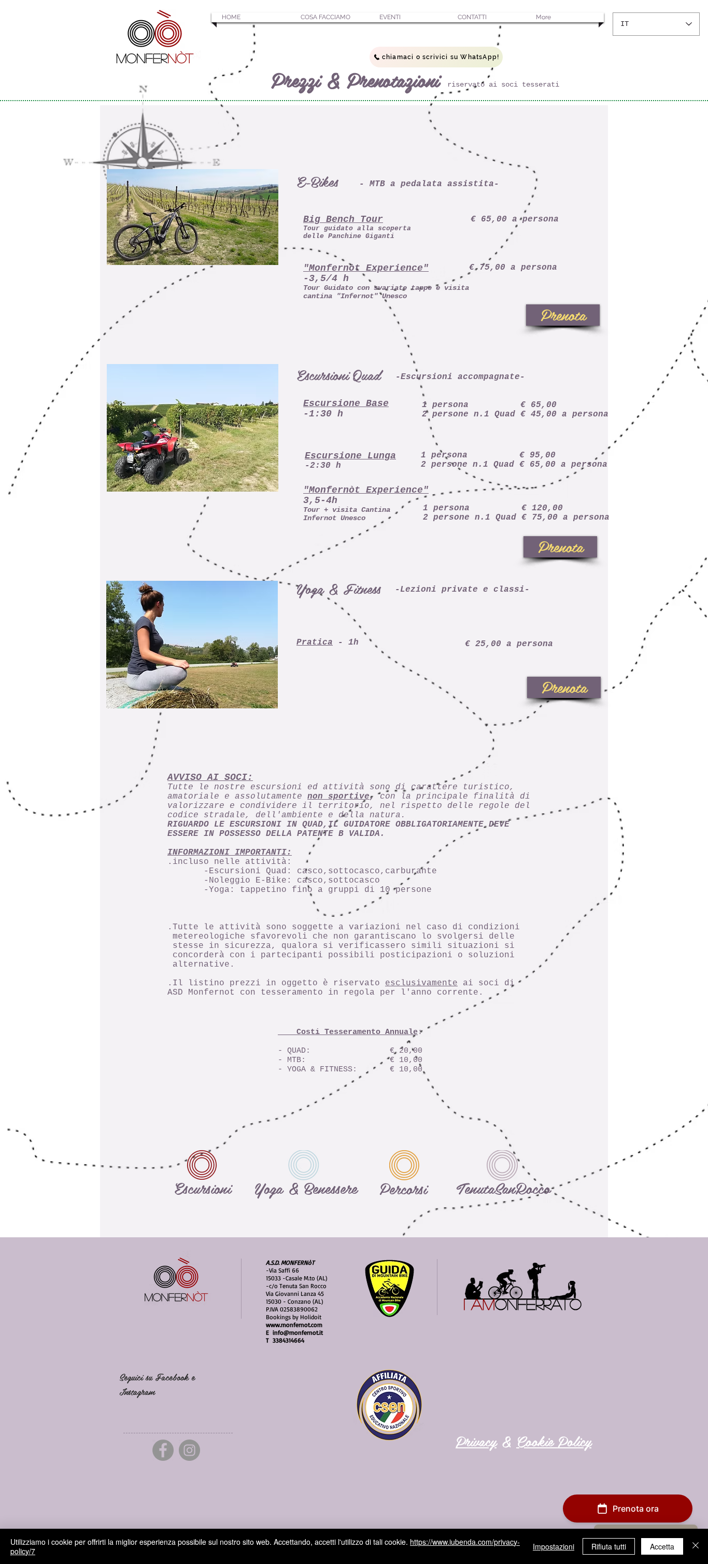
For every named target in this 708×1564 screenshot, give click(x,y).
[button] (251, 17)
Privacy (476, 1440)
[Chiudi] (695, 1546)
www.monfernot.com (294, 1325)
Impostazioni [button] (553, 1546)
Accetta (662, 1546)
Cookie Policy (553, 1440)
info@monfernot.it (298, 1332)
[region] (203, 1162)
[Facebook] (163, 1450)
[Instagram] (189, 1450)
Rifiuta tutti (608, 1546)
